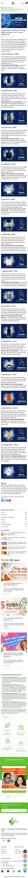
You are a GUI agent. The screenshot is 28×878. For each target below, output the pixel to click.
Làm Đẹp (16, 496)
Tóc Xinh (3, 522)
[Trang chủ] (14, 3)
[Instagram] (13, 871)
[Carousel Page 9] (17, 796)
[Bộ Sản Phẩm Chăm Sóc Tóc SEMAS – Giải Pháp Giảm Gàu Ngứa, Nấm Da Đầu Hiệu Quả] (4, 543)
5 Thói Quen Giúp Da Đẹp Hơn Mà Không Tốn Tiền (16, 538)
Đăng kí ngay (22, 810)
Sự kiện (6, 496)
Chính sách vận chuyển (20, 851)
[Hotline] (25, 866)
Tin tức (3, 512)
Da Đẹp (3, 519)
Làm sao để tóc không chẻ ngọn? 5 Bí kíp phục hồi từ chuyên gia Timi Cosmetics (17, 547)
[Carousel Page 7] (14, 796)
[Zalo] (25, 861)
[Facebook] (2, 871)
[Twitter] (8, 871)
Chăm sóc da (4, 853)
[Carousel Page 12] (22, 796)
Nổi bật (21, 496)
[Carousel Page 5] (11, 796)
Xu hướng (10, 496)
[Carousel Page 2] (6, 796)
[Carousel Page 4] (9, 796)
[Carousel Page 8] (16, 796)
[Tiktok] (25, 852)
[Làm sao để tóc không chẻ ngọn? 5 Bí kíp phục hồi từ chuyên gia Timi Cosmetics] (4, 548)
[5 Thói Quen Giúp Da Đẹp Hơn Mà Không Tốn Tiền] (4, 538)
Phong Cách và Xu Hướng (7, 517)
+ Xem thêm (7, 593)
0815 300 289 (5, 864)
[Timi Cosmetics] (14, 822)
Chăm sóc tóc (4, 851)
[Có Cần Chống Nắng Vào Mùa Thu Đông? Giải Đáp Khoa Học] (4, 534)
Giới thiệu (17, 849)
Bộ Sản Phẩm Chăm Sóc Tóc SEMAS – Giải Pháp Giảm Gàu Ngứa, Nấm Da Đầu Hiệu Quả (17, 543)
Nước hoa (3, 498)
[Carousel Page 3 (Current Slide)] (8, 796)
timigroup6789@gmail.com (8, 865)
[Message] (25, 870)
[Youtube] (25, 857)
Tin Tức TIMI (4, 526)
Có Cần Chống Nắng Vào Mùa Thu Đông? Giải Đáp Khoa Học (16, 533)
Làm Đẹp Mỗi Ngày (5, 524)
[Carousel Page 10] (19, 796)
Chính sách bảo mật (19, 853)
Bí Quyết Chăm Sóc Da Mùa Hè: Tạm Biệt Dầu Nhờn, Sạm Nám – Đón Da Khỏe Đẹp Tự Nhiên (17, 553)
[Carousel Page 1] (4, 796)
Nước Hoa (3, 515)
